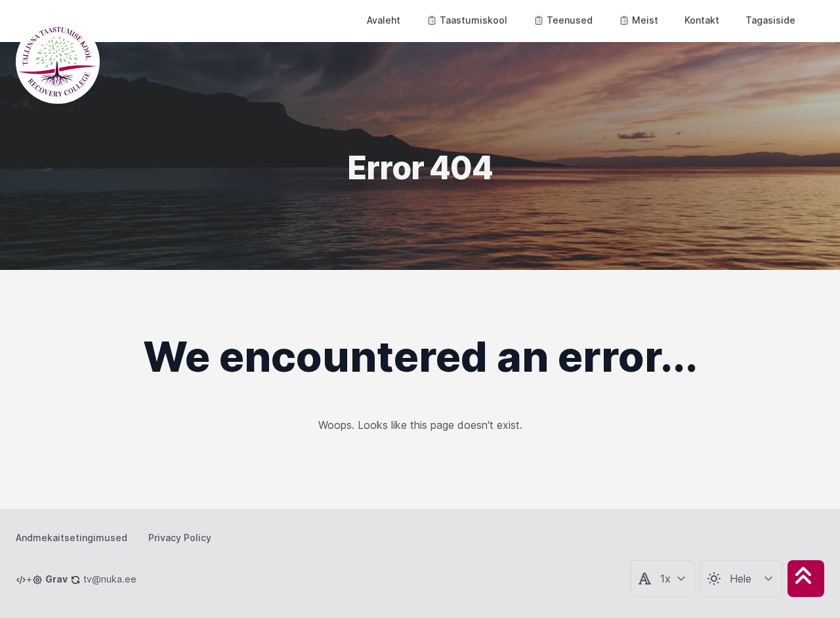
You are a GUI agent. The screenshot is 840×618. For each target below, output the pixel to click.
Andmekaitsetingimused (71, 537)
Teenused (570, 20)
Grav (56, 579)
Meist (645, 20)
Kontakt (701, 20)
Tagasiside (770, 20)
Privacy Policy (179, 537)
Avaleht (383, 20)
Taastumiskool (473, 20)
